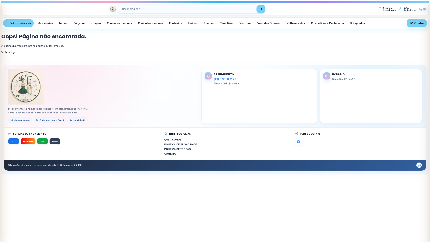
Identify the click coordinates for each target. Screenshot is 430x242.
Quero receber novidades (215, 157)
